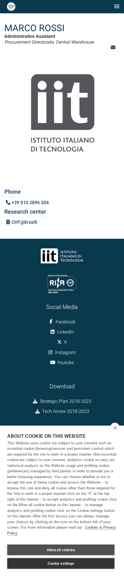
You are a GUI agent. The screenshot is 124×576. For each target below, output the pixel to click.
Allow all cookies (61, 550)
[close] (115, 428)
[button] (113, 47)
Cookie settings (61, 564)
